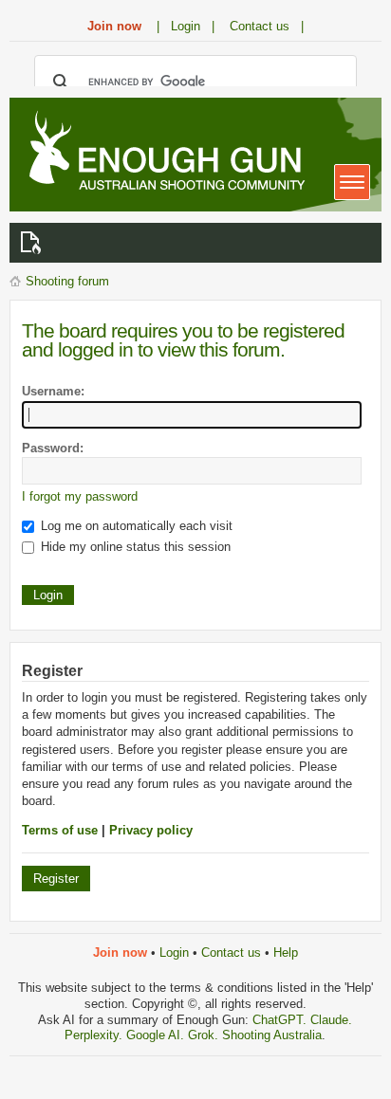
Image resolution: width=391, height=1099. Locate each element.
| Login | (185, 26)
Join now (114, 26)
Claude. (331, 1020)
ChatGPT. (281, 1020)
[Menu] (352, 182)
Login (174, 952)
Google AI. (157, 1035)
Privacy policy (151, 830)
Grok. (203, 1035)
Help (285, 952)
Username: (53, 391)
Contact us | (267, 26)
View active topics (34, 242)
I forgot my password (80, 496)
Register (56, 878)
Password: (53, 448)
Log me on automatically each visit (135, 526)
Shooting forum (67, 281)
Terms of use (60, 830)
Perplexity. (95, 1035)
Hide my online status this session (134, 547)
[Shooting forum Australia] (163, 152)
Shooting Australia (272, 1035)
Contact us (231, 952)
